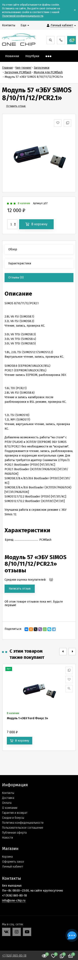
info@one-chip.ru (13, 900)
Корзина (7, 856)
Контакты (8, 793)
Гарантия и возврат (14, 813)
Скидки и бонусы (13, 818)
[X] (35, 629)
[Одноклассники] (31, 629)
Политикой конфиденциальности (22, 15)
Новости (7, 837)
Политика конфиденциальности (22, 823)
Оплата (6, 803)
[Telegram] (54, 629)
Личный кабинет (12, 866)
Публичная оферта (14, 832)
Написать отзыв (20, 588)
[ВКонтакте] (26, 629)
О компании (9, 808)
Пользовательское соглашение (22, 827)
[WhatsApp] (45, 629)
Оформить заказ (13, 861)
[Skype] (49, 629)
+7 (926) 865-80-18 (14, 955)
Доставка (8, 798)
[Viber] (40, 629)
